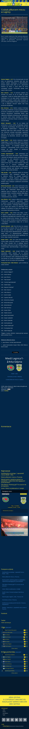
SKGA (4, 710)
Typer (4, 714)
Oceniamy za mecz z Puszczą (9, 600)
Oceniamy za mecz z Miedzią (14, 376)
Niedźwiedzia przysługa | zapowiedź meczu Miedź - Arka (12, 474)
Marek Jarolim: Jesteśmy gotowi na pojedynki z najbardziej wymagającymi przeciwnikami (13, 480)
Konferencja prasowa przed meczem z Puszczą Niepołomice (14, 603)
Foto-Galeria (5, 713)
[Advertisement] (14, 61)
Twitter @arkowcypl (6, 622)
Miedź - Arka (14, 373)
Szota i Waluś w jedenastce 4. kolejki (12, 488)
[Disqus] (14, 448)
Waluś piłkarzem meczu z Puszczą (11, 477)
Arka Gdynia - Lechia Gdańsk (14, 533)
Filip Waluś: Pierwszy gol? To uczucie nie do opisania (13, 485)
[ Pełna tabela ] (14, 648)
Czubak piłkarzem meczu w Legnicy (14, 379)
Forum (4, 711)
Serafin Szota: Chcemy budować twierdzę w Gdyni (13, 592)
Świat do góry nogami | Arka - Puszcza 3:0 (12, 596)
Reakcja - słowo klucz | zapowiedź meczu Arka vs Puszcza (14, 608)
